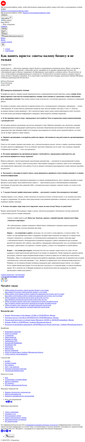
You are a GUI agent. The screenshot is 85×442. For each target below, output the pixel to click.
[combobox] (9, 436)
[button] (3, 38)
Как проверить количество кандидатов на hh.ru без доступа (26, 299)
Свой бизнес (9, 51)
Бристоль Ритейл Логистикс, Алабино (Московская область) (61, 324)
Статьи (7, 49)
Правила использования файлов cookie (36, 13)
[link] (4, 33)
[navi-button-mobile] (3, 44)
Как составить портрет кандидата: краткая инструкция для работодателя (30, 303)
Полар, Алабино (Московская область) (37, 322)
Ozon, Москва (50, 315)
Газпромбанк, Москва (66, 320)
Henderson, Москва (51, 318)
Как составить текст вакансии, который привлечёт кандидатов (27, 307)
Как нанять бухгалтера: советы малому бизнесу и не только (26, 292)
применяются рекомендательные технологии (42, 425)
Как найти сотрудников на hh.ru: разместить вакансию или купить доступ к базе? (34, 296)
